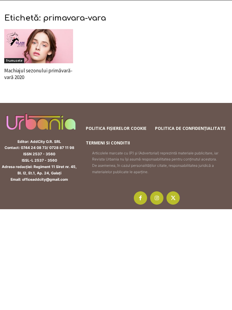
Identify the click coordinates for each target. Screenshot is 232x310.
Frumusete (14, 60)
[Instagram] (156, 198)
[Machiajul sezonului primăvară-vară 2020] (38, 46)
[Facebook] (140, 198)
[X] (173, 198)
